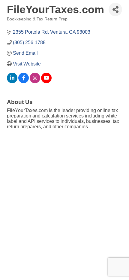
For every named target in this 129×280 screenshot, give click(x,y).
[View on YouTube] (46, 81)
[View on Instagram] (35, 81)
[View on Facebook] (23, 81)
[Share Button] (115, 9)
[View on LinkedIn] (12, 81)
